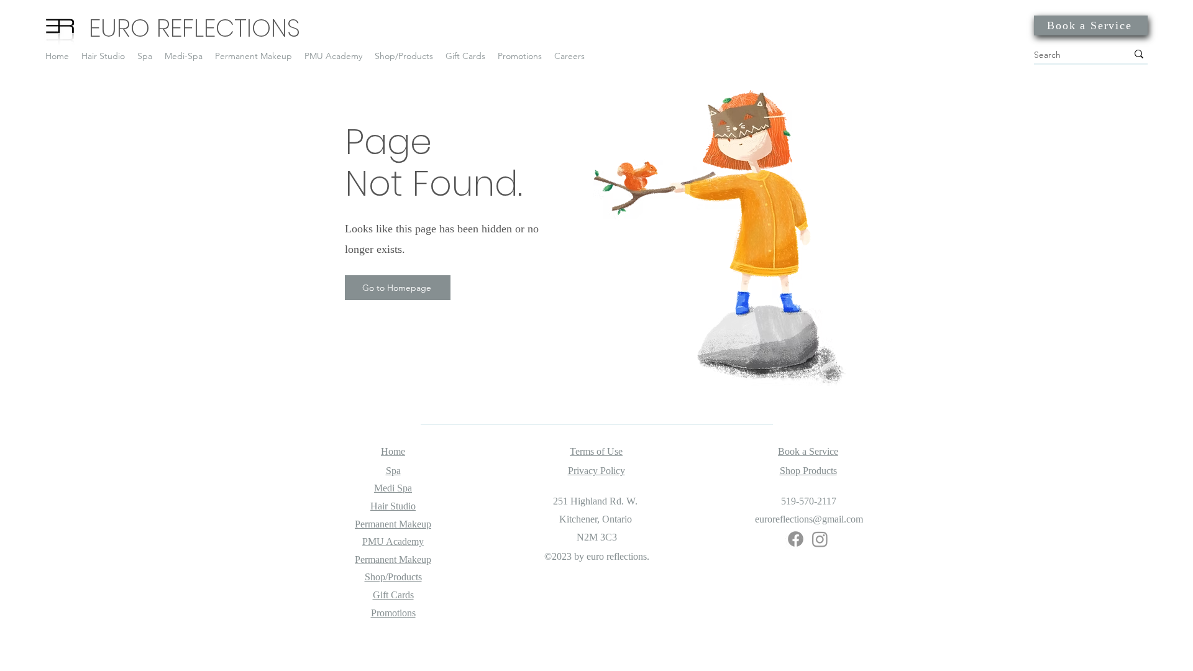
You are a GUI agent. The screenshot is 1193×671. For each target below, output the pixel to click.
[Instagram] (820, 539)
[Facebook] (795, 539)
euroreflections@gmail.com (809, 519)
